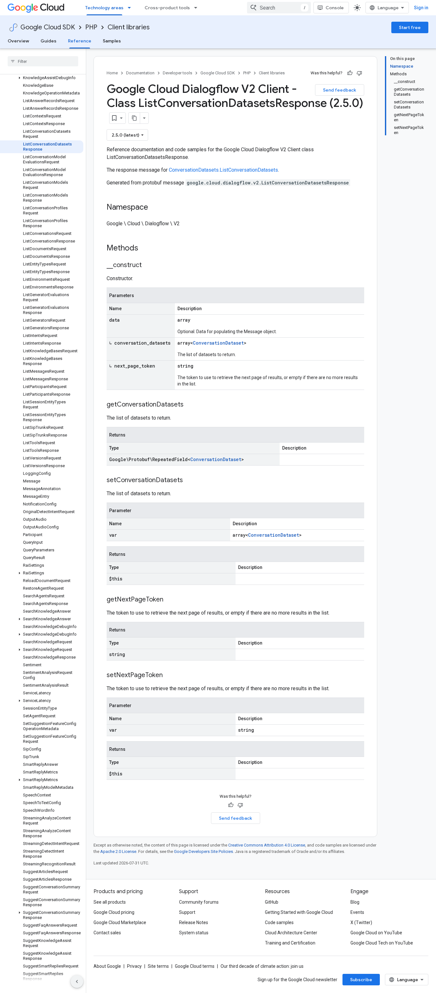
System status (193, 932)
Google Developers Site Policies (203, 851)
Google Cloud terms (194, 966)
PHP (91, 27)
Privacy (134, 966)
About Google (107, 966)
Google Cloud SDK (47, 27)
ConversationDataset (218, 343)
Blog (354, 902)
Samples (112, 41)
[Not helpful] (359, 73)
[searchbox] (43, 61)
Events (357, 912)
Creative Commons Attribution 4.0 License (266, 845)
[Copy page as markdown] (134, 118)
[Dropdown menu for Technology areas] (131, 7)
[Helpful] (350, 73)
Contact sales (107, 932)
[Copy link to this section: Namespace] (154, 208)
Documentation (140, 73)
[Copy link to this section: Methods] (146, 248)
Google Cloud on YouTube (376, 932)
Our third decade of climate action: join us (262, 966)
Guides (48, 41)
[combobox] (279, 7)
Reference (79, 41)
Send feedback (339, 90)
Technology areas (104, 8)
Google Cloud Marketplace (120, 922)
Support (187, 912)
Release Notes (193, 922)
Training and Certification (290, 942)
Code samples (279, 922)
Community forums (199, 902)
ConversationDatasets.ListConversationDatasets (223, 170)
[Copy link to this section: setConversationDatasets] (189, 480)
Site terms (158, 966)
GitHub (271, 902)
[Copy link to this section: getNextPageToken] (169, 600)
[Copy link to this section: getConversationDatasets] (190, 405)
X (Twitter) (361, 922)
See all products (110, 902)
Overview (18, 41)
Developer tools (177, 73)
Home (112, 73)
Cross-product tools (167, 8)
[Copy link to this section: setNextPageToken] (169, 675)
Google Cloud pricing (114, 912)
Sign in (421, 7)
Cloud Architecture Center (291, 932)
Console (335, 8)
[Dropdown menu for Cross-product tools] (197, 7)
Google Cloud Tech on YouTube (381, 942)
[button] (41, 78)
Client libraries (129, 27)
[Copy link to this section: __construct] (148, 265)
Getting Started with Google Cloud (299, 912)
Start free (410, 27)
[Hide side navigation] (77, 981)
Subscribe (361, 979)
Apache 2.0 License (118, 851)
